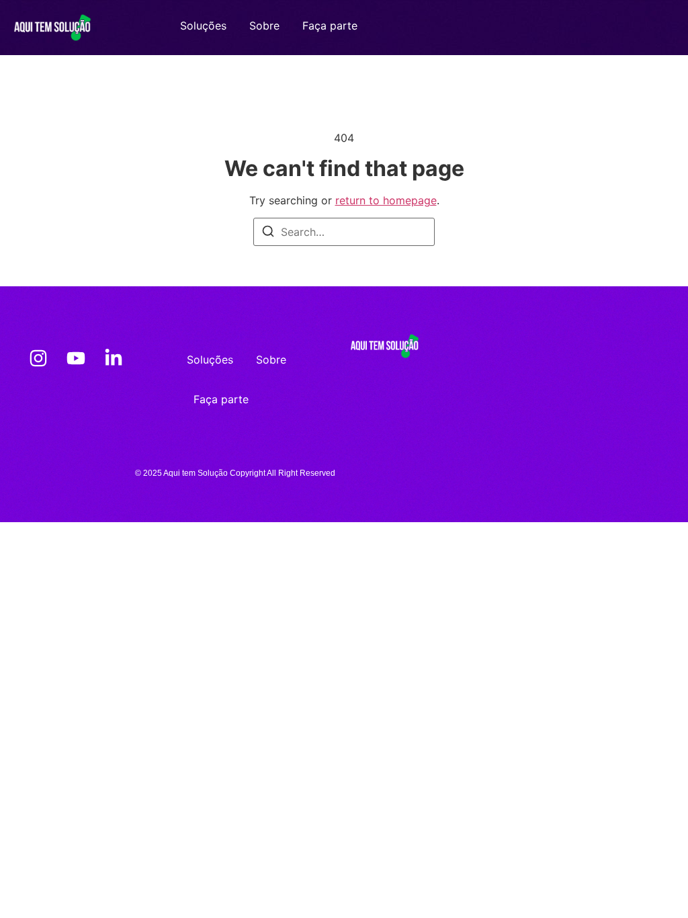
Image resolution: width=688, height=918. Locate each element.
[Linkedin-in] (113, 358)
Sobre (264, 25)
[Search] (268, 233)
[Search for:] (344, 232)
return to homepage (386, 200)
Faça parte (329, 25)
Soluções (203, 25)
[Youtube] (76, 358)
